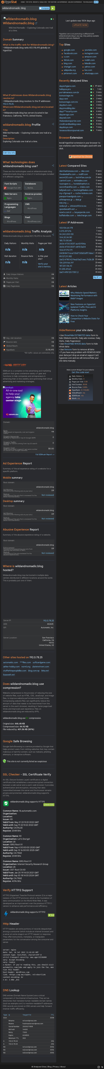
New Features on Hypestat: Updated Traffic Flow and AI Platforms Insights (83, 307)
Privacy (56, 1067)
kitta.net (45, 671)
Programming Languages (11, 205)
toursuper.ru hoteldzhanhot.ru (74, 184)
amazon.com (90, 56)
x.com (66, 56)
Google (17, 741)
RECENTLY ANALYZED (40, 2)
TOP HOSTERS (52, 2)
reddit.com (90, 60)
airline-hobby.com (11, 666)
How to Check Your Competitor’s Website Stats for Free (85, 319)
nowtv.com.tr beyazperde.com (74, 212)
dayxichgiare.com (67, 86)
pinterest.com (70, 73)
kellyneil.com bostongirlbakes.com (76, 190)
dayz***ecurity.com (68, 111)
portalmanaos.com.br (69, 92)
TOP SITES (29, 2)
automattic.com (10, 662)
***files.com (25, 662)
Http (11, 923)
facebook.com (70, 53)
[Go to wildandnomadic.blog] (36, 23)
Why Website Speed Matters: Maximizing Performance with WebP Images (84, 296)
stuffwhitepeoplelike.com (14, 671)
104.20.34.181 (65, 237)
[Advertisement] (28, 73)
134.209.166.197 (66, 263)
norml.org (26, 666)
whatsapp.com (91, 73)
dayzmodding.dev (67, 108)
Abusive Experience (21, 529)
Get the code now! (80, 372)
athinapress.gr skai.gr (70, 199)
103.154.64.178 (66, 228)
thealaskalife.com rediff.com (73, 174)
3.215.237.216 (65, 231)
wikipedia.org (70, 70)
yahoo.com (90, 67)
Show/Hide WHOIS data (75, 344)
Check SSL (49, 805)
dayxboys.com (66, 127)
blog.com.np (33, 671)
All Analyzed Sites (38, 1067)
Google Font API (14, 188)
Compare (45, 8)
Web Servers (11, 194)
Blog (49, 1067)
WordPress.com (34, 221)
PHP (8, 211)
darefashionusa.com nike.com (74, 171)
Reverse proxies (33, 194)
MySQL (30, 188)
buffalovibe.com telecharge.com (75, 215)
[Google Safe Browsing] (4, 761)
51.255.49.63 (65, 269)
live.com (88, 70)
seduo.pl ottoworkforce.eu (72, 206)
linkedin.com (90, 63)
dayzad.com (65, 118)
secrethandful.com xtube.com (74, 187)
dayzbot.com (65, 105)
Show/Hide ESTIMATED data (77, 335)
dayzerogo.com (66, 114)
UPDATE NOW (80, 25)
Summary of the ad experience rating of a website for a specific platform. (27, 470)
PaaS (27, 217)
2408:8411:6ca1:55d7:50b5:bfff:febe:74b (78, 253)
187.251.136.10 (65, 266)
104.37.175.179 (65, 250)
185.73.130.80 (65, 240)
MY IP (96, 2)
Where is (23, 568)
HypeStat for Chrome (82, 156)
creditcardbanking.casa (70, 124)
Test (52, 915)
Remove (68, 349)
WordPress (32, 208)
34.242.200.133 (66, 234)
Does (23, 686)
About (63, 1067)
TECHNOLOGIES (88, 2)
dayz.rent (63, 99)
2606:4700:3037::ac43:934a (72, 244)
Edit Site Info (9, 153)
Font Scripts (11, 184)
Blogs (7, 217)
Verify (18, 890)
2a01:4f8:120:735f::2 (69, 272)
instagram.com (91, 53)
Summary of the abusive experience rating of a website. (27, 535)
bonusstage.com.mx (68, 102)
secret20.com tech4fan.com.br (75, 177)
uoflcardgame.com (41, 662)
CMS (27, 204)
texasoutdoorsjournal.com (71, 130)
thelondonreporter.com (70, 121)
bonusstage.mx (66, 95)
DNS (11, 990)
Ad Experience (17, 463)
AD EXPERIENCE (62, 2)
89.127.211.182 (65, 256)
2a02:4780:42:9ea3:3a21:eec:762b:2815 (77, 259)
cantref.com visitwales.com (73, 180)
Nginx (9, 198)
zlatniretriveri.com (40, 666)
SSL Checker (27, 774)
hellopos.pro (65, 89)
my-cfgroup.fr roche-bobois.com (75, 193)
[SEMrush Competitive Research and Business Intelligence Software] (14, 365)
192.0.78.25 (8, 104)
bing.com (68, 63)
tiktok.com (69, 60)
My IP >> (97, 277)
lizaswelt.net (9, 675)
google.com (69, 50)
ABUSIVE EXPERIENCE (75, 2)
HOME (23, 2)
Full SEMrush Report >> (45, 454)
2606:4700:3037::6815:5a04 (72, 247)
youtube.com (91, 50)
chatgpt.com (70, 67)
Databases (30, 184)
